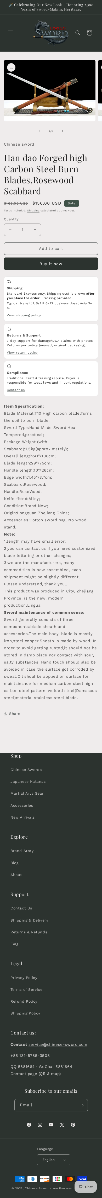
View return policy (22, 352)
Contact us (16, 390)
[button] (10, 33)
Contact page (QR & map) (35, 1073)
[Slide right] (62, 131)
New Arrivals (22, 817)
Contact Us (21, 908)
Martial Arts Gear (27, 793)
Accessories (21, 805)
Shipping (33, 210)
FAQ (14, 944)
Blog (14, 863)
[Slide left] (39, 131)
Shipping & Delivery (29, 920)
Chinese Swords (26, 770)
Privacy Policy (23, 978)
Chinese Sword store (41, 1188)
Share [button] (14, 713)
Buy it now (51, 263)
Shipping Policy (25, 1013)
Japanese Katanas (28, 781)
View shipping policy (24, 315)
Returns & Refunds (28, 932)
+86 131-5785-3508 (30, 1055)
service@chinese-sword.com (58, 1044)
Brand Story (22, 851)
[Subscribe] (82, 1105)
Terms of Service (26, 989)
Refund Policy (23, 1001)
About (16, 875)
